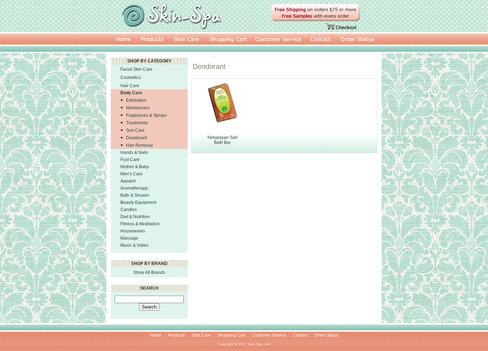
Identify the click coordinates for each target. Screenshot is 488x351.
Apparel (128, 181)
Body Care (131, 92)
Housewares (132, 231)
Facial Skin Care (136, 69)
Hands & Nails (134, 152)
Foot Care (130, 159)
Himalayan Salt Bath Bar (222, 140)
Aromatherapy (134, 188)
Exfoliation (136, 100)
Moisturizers (138, 107)
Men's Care (131, 173)
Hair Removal (139, 145)
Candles (128, 209)
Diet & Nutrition (135, 216)
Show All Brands (149, 272)
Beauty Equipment (138, 202)
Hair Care (129, 85)
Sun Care (135, 130)
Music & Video (134, 245)
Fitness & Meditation (140, 223)
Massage (129, 238)
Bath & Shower (134, 195)
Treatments (137, 122)
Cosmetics (130, 77)
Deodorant (136, 137)
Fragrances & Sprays (146, 115)
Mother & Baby (134, 166)
